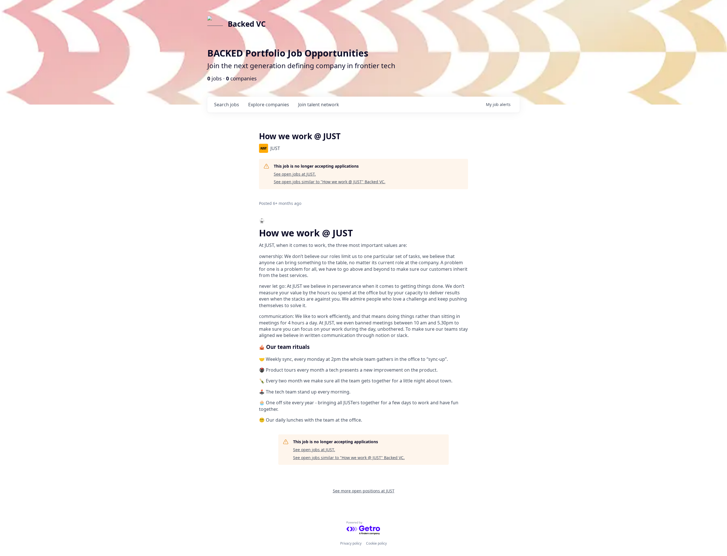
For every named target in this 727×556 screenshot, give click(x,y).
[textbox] (363, 320)
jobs (226, 104)
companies (268, 104)
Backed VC (247, 24)
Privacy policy (351, 543)
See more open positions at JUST (363, 490)
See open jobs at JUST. (295, 174)
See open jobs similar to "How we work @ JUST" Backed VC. (329, 181)
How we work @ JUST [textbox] (306, 233)
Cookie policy (376, 543)
